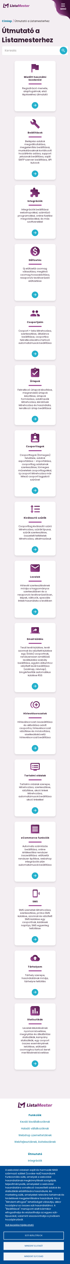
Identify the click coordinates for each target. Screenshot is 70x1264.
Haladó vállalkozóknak (35, 1128)
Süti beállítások (34, 1235)
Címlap (7, 21)
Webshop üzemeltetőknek (35, 1135)
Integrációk (35, 1160)
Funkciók (35, 1115)
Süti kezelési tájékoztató (19, 1225)
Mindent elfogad (33, 1256)
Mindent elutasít (34, 1245)
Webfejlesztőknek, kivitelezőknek (35, 1142)
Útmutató (35, 1154)
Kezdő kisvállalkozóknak (35, 1122)
